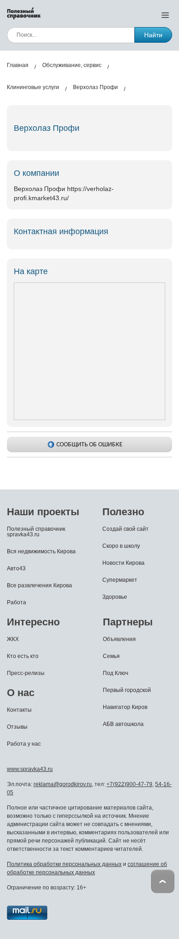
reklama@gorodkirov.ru (63, 784)
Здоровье (114, 597)
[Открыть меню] (165, 15)
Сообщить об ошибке (89, 444)
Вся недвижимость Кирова (41, 551)
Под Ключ (115, 673)
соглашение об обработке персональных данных (87, 868)
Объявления (119, 639)
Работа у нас (24, 744)
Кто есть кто (23, 656)
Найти (153, 35)
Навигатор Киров (125, 707)
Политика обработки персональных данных (64, 864)
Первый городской (127, 690)
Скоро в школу (121, 546)
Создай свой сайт (125, 529)
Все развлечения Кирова (39, 585)
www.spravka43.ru (30, 769)
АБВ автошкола (123, 724)
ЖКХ (13, 639)
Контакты (19, 710)
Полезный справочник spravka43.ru (36, 532)
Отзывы (17, 727)
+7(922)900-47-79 (129, 784)
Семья (111, 656)
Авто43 (16, 568)
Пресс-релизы (26, 673)
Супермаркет (119, 580)
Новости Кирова (123, 563)
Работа (16, 602)
